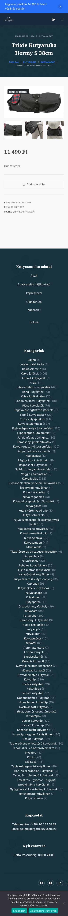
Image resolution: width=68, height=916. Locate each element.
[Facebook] (41, 883)
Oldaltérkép (34, 302)
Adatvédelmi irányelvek (43, 910)
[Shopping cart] (53, 19)
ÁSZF (34, 275)
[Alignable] (59, 883)
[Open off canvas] (62, 19)
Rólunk (34, 322)
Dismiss (60, 6)
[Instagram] (50, 883)
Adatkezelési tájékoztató (34, 284)
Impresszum (34, 293)
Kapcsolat (34, 310)
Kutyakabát (46, 36)
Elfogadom (19, 910)
